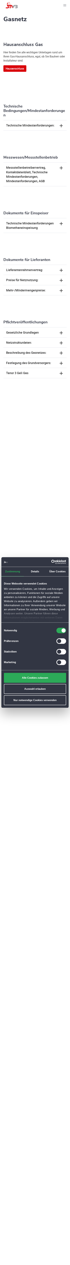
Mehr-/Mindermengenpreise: (26, 290)
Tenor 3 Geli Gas (17, 373)
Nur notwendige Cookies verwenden (35, 700)
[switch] (61, 641)
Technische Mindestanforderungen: (30, 125)
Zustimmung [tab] (12, 571)
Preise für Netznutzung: (22, 280)
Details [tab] (35, 571)
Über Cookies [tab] (57, 571)
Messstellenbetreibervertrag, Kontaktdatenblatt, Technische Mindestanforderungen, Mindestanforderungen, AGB (27, 174)
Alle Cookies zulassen (35, 677)
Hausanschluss (15, 68)
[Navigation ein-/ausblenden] (65, 5)
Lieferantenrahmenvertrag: (24, 270)
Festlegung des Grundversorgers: (28, 363)
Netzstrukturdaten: (19, 342)
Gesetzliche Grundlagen (22, 332)
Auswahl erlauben (35, 688)
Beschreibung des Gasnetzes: (26, 353)
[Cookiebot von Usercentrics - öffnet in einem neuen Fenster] (51, 562)
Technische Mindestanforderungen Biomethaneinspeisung (30, 225)
